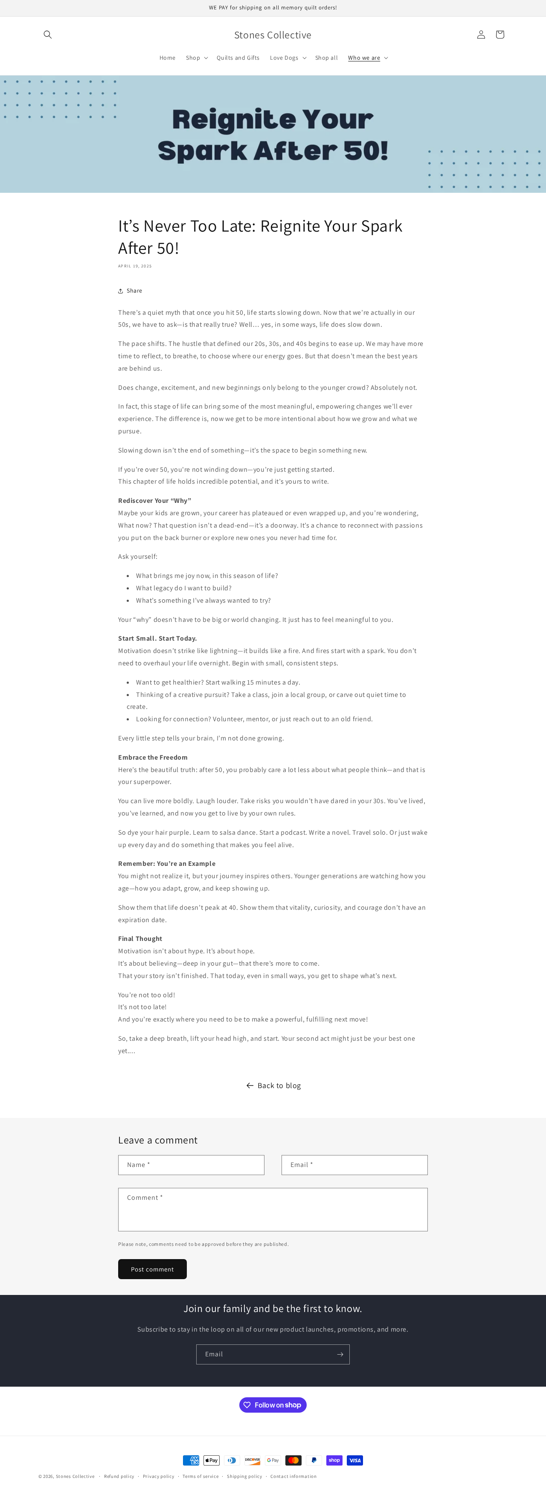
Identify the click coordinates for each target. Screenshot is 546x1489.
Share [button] (134, 290)
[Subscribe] (340, 1354)
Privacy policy (158, 1476)
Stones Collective (75, 1476)
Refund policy (119, 1476)
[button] (47, 34)
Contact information (293, 1476)
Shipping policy (244, 1476)
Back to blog (279, 1085)
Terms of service (200, 1476)
